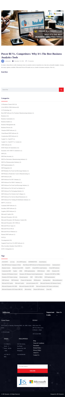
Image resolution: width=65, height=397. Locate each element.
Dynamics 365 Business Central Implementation (31, 274)
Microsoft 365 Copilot (7, 283)
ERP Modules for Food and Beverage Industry (14, 171)
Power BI (49, 289)
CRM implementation (29, 271)
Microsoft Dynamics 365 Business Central (12, 220)
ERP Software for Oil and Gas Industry (12, 188)
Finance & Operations (26, 280)
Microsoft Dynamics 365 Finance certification (47, 286)
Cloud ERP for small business (39, 268)
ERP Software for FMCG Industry (10, 182)
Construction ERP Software (8, 136)
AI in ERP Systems (21, 261)
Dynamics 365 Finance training (9, 277)
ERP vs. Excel (5, 202)
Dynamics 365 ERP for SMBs (52, 274)
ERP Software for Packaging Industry (11, 191)
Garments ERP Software (7, 205)
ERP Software (5, 176)
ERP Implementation (6, 165)
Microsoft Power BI (6, 228)
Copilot (15, 271)
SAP (2, 237)
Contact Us (36, 355)
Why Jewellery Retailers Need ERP (10, 246)
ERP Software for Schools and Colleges (12, 194)
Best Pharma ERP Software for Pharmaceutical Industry (36, 265)
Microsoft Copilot (6, 214)
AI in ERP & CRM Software (9, 107)
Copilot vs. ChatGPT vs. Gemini (10, 142)
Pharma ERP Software (7, 234)
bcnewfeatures (42, 261)
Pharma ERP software (39, 289)
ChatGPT (27, 268)
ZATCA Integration (6, 249)
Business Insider (5, 121)
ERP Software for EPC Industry (10, 179)
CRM (20, 271)
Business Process (5, 127)
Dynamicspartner (24, 277)
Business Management (7, 124)
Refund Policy (37, 348)
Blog (34, 340)
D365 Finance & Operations (8, 147)
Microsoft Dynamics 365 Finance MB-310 (12, 289)
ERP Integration (5, 168)
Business (3, 116)
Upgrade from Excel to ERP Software (11, 243)
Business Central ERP (18, 268)
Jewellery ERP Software (7, 208)
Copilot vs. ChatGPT (7, 139)
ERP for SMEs (38, 277)
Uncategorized (5, 240)
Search (61, 90)
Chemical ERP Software (7, 130)
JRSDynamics (37, 280)
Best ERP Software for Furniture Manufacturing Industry (16, 113)
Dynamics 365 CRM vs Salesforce (10, 150)
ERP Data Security (6, 156)
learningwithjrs (46, 280)
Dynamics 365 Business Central (9, 274)
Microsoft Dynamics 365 (8, 217)
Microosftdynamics (57, 280)
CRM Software (5, 145)
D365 (48, 271)
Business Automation (7, 119)
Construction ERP (6, 271)
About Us (36, 352)
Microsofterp (28, 289)
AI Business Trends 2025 (8, 104)
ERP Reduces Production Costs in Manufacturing (14, 173)
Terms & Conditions (38, 343)
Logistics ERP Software (7, 211)
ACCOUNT (5, 261)
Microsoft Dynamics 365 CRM (9, 223)
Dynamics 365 (55, 271)
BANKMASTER (33, 261)
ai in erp (12, 261)
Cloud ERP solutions (54, 268)
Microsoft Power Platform (8, 231)
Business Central (6, 268)
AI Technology (5, 110)
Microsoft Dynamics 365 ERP (26, 286)
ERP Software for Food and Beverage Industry (14, 185)
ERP (2, 153)
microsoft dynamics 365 (32, 283)
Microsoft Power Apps (7, 226)
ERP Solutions (14, 280)
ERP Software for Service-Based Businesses (13, 197)
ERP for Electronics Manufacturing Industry (13, 159)
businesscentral (56, 265)
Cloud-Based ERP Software (8, 133)
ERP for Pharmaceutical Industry (10, 162)
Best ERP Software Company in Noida (11, 265)
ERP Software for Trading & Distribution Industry (14, 199)
